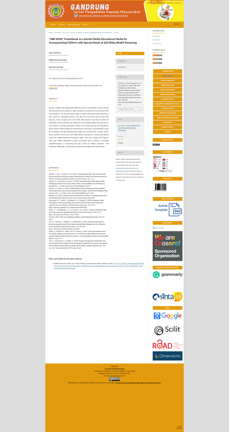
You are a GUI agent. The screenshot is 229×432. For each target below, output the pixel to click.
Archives (62, 25)
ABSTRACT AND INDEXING (167, 113)
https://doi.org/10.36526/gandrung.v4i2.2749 (67, 78)
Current (53, 25)
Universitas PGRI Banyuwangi (114, 369)
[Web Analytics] (156, 145)
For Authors (156, 40)
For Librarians (157, 43)
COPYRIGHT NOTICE (167, 108)
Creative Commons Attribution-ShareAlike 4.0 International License (138, 383)
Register (154, 2)
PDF (120, 53)
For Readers (156, 36)
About (84, 25)
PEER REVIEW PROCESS (167, 94)
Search (176, 24)
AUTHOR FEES (167, 122)
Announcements (73, 25)
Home (51, 32)
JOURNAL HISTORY (168, 127)
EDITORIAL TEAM (167, 71)
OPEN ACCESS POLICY (167, 90)
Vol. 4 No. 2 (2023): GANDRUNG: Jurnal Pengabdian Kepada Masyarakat (87, 32)
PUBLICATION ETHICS (167, 85)
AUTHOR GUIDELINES (167, 80)
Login (161, 2)
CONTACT (168, 132)
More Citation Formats (127, 109)
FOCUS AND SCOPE (167, 99)
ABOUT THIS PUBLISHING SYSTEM (167, 118)
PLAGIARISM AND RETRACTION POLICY (167, 104)
